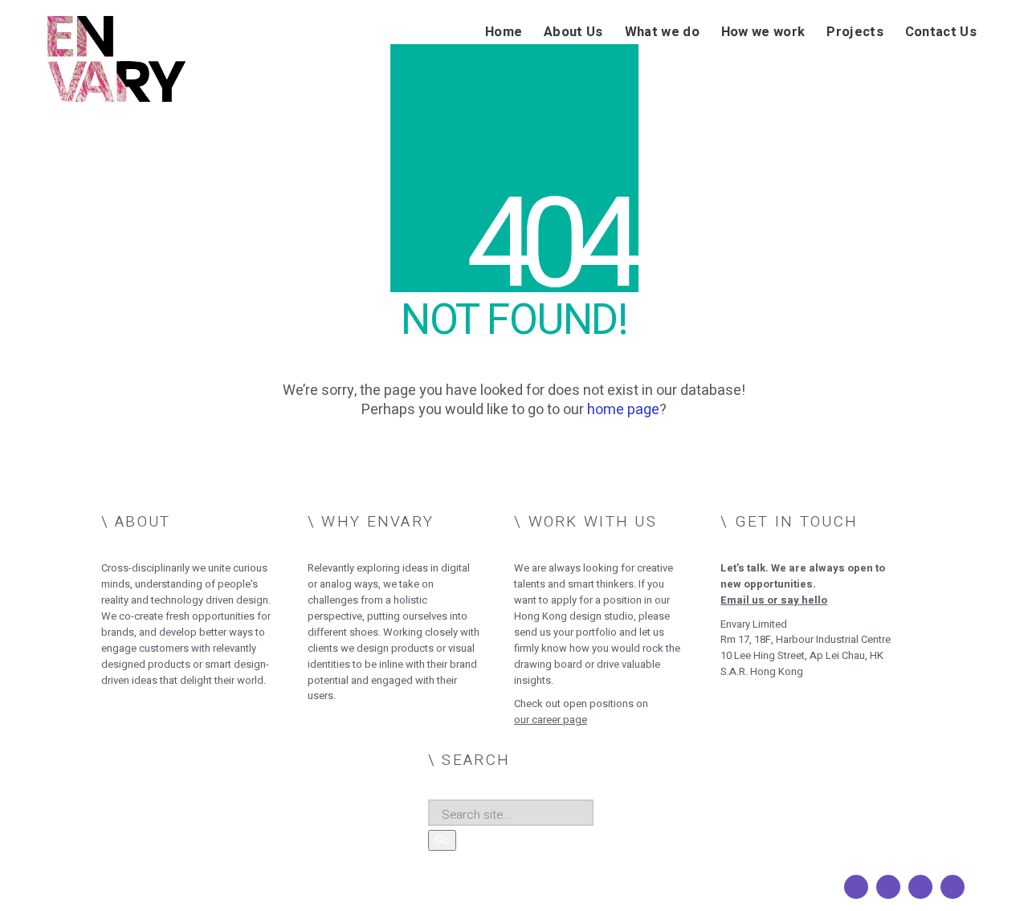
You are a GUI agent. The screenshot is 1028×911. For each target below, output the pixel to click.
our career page (550, 719)
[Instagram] (888, 887)
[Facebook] (856, 887)
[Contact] (952, 887)
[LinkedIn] (920, 887)
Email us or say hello (773, 600)
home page (623, 410)
